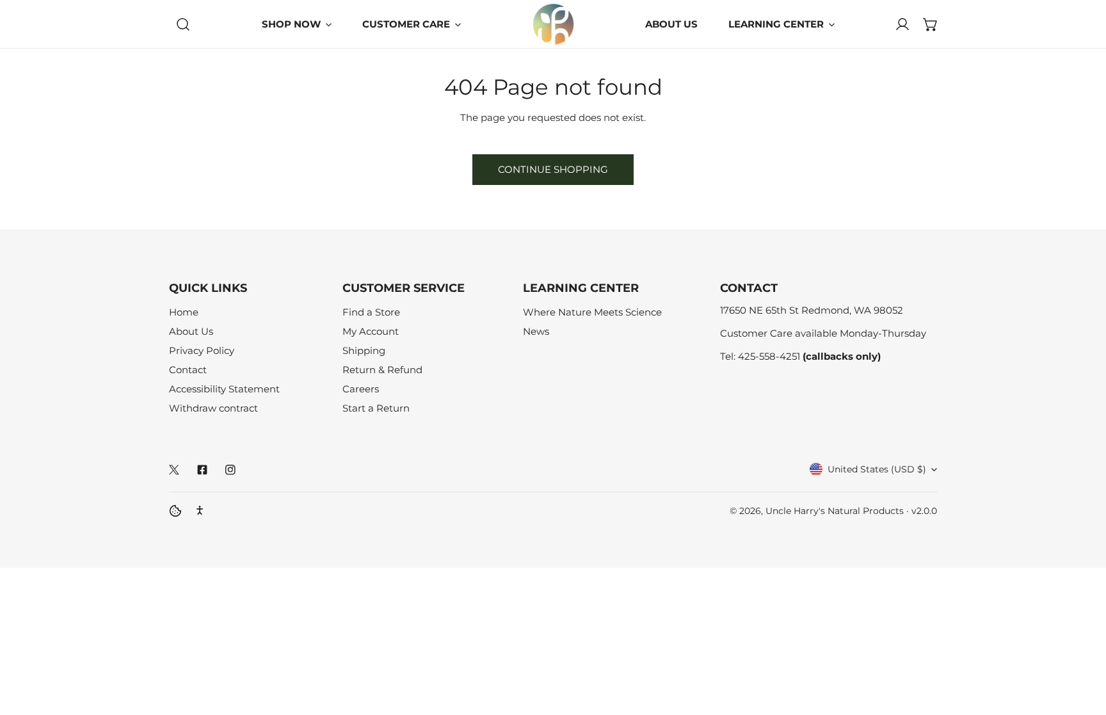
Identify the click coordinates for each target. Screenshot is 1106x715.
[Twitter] (174, 469)
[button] (931, 24)
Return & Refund (382, 370)
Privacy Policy (201, 350)
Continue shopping (553, 169)
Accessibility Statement (224, 389)
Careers (360, 389)
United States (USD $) (877, 469)
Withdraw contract (213, 408)
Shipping (363, 350)
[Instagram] (230, 469)
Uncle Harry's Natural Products (835, 511)
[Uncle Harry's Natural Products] (553, 24)
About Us (191, 331)
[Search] (183, 24)
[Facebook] (202, 469)
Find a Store (371, 312)
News (536, 331)
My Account (370, 331)
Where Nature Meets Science (592, 312)
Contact (188, 370)
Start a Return (376, 408)
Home (183, 312)
